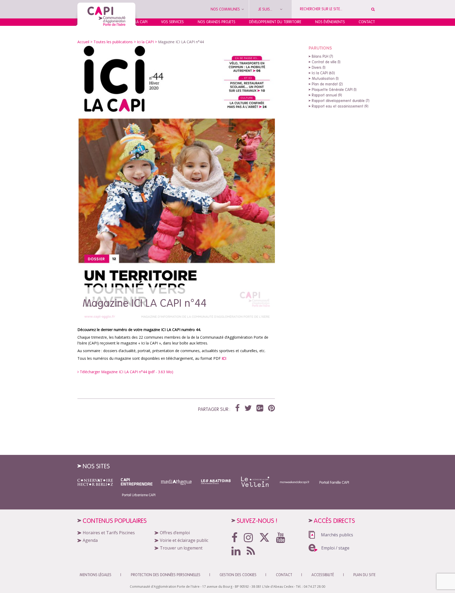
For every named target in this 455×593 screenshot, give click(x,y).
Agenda (90, 540)
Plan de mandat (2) (327, 84)
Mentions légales (95, 575)
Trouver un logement (181, 548)
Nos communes (226, 9)
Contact (367, 22)
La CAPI (141, 22)
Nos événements (330, 22)
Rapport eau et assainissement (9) (340, 106)
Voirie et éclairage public (184, 540)
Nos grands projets (216, 22)
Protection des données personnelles (165, 575)
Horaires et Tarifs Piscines (109, 533)
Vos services (172, 22)
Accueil (83, 41)
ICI (224, 358)
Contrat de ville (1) (326, 62)
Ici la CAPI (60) (323, 73)
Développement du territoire (275, 22)
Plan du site (364, 575)
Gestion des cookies (238, 575)
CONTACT (284, 575)
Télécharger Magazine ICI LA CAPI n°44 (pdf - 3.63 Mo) (126, 371)
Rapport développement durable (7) (340, 101)
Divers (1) (318, 67)
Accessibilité (322, 575)
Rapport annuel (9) (327, 95)
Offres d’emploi (175, 533)
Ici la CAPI (145, 41)
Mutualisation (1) (325, 78)
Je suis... (265, 9)
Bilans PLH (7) (322, 56)
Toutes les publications (113, 41)
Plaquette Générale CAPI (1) (334, 90)
